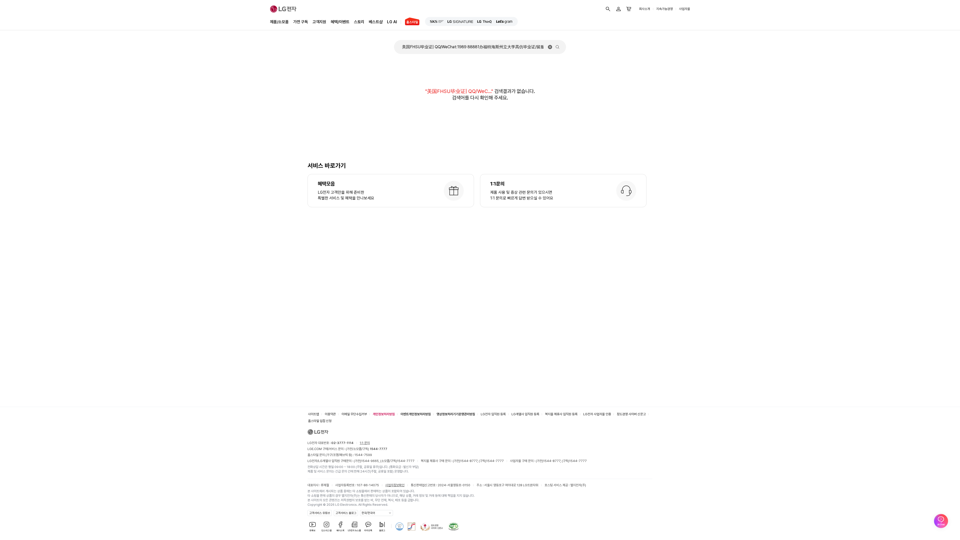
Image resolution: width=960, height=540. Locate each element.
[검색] (608, 9)
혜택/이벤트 (340, 22)
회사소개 (644, 9)
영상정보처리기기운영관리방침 (455, 414)
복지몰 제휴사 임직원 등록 (561, 414)
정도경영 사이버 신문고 (631, 414)
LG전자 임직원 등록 (493, 414)
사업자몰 (684, 9)
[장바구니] (629, 9)
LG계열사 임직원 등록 (525, 414)
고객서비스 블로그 (346, 513)
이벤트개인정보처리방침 (415, 414)
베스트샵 (375, 22)
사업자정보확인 (394, 485)
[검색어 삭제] (550, 47)
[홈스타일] (410, 22)
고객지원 (319, 22)
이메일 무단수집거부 (354, 414)
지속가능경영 (664, 9)
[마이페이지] (619, 9)
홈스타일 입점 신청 (320, 421)
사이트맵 (313, 414)
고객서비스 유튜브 (319, 513)
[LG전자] (283, 9)
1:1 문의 (365, 443)
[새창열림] (437, 21)
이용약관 (330, 414)
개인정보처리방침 (384, 414)
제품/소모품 (279, 22)
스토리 (359, 22)
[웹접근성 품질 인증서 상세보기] (453, 526)
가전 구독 (300, 22)
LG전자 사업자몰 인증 (597, 414)
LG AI (392, 22)
